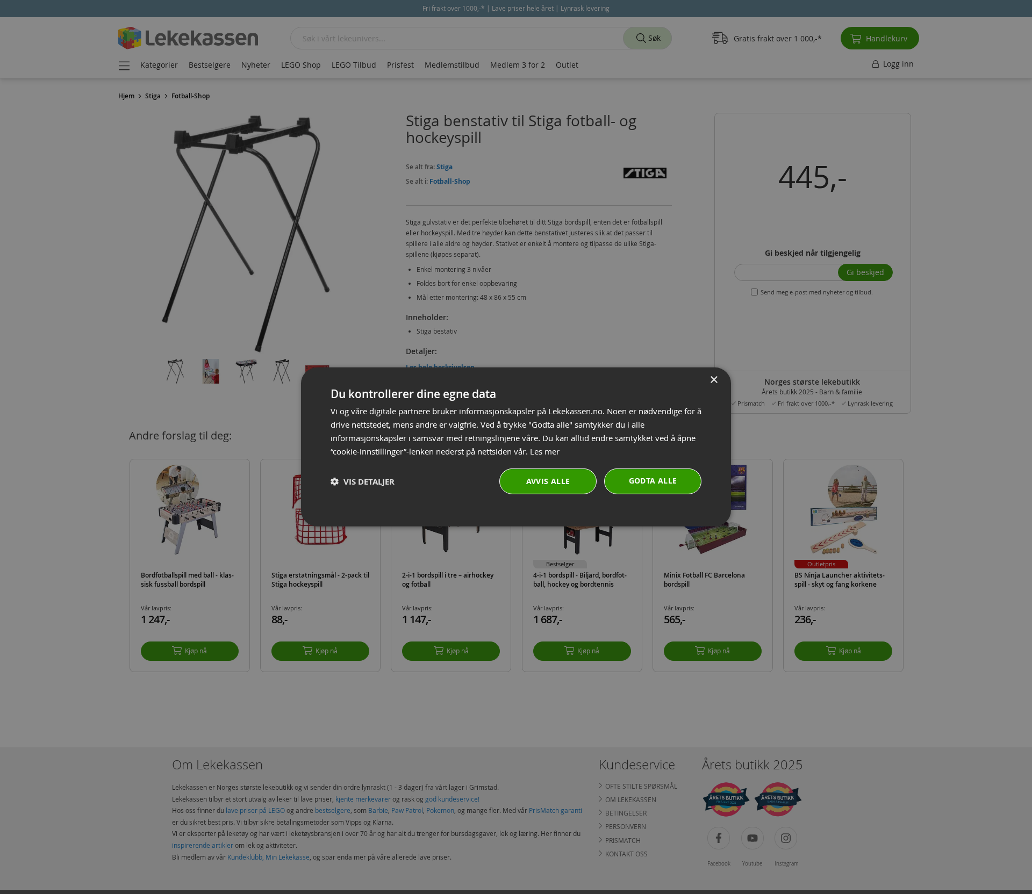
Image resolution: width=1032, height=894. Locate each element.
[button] (363, 481)
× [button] (714, 380)
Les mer (545, 450)
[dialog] (516, 447)
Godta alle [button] (653, 480)
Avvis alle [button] (548, 481)
